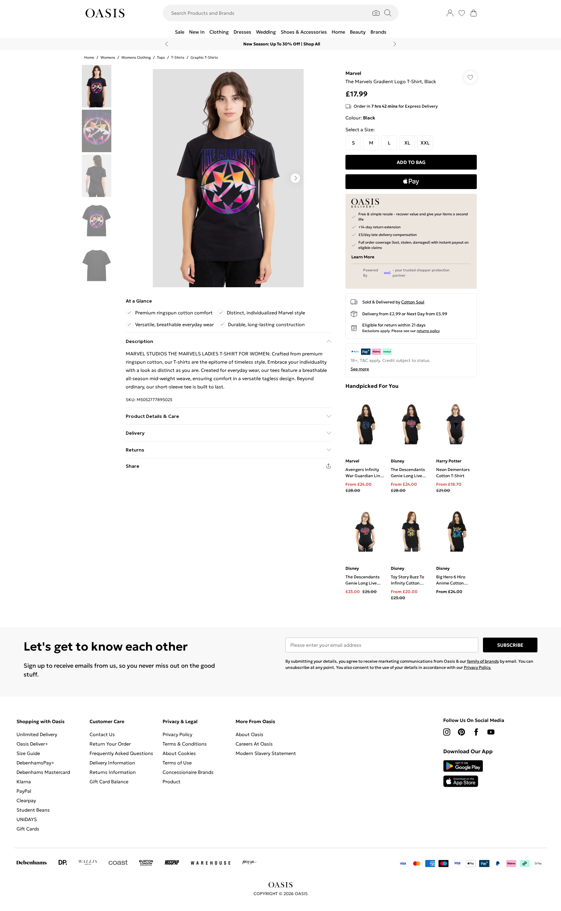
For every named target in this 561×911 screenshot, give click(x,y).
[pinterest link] (461, 732)
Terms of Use (177, 763)
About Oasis (249, 734)
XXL (425, 143)
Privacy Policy (177, 734)
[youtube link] (490, 732)
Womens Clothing (136, 57)
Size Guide (28, 753)
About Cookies (179, 753)
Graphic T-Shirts (204, 57)
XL (407, 143)
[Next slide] (394, 44)
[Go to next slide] (295, 178)
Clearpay (26, 800)
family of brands (483, 661)
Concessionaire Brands (188, 772)
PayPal (23, 791)
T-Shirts (177, 57)
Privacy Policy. (477, 667)
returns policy (428, 331)
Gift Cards (27, 829)
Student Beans (33, 810)
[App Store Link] (463, 773)
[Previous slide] (166, 44)
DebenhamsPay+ (35, 763)
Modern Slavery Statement (266, 753)
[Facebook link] (476, 732)
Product (172, 781)
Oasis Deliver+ (32, 744)
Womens (107, 57)
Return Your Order (110, 744)
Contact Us (102, 734)
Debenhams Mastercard (43, 772)
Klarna (23, 781)
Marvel (353, 73)
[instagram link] (446, 732)
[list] (228, 178)
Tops (161, 57)
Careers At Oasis (254, 744)
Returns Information (113, 772)
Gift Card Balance (109, 781)
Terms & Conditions (185, 744)
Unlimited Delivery (36, 734)
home (89, 57)
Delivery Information (112, 763)
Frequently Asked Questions (121, 753)
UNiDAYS (26, 819)
